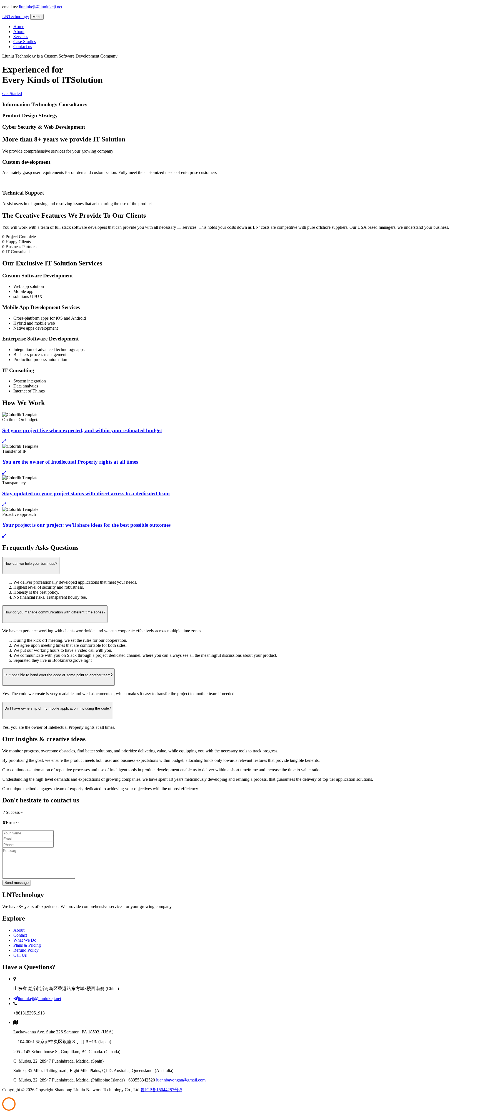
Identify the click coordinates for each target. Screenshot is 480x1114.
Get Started (12, 93)
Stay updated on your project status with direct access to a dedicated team (86, 493)
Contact (20, 935)
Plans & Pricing (27, 945)
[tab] (240, 614)
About (18, 31)
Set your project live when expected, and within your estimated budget (82, 430)
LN (15, 16)
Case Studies (24, 41)
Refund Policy (26, 950)
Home (18, 26)
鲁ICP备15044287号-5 (161, 1089)
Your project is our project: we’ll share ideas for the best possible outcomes (86, 525)
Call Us (20, 955)
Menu (36, 17)
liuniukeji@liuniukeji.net (40, 6)
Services (20, 36)
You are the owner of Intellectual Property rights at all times (70, 462)
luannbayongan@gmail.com (181, 1080)
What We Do (24, 940)
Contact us (22, 46)
